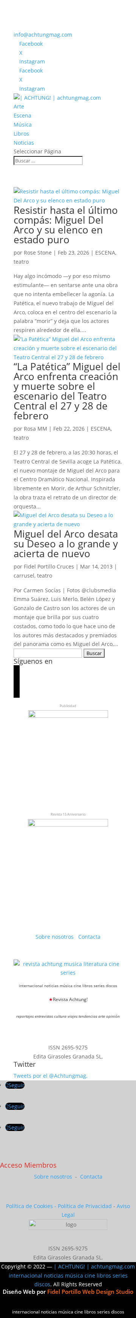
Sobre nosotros (55, 936)
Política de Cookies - (32, 1206)
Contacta (89, 936)
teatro (21, 261)
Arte (19, 106)
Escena (22, 115)
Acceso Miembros (28, 1165)
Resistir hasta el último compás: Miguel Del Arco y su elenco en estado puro (66, 224)
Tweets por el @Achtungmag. (51, 1075)
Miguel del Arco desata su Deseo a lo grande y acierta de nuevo (66, 543)
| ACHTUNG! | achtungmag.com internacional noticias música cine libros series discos (72, 1275)
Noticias (24, 142)
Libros (21, 133)
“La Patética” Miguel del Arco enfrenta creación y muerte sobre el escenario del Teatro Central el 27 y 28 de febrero (67, 391)
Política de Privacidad (85, 1206)
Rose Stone (38, 252)
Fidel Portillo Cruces (49, 566)
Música (23, 124)
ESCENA (105, 252)
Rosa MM (35, 428)
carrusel (24, 575)
